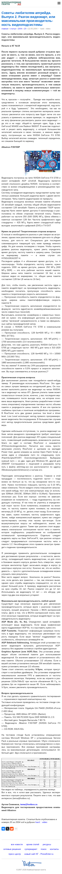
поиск (43, 849)
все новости (17, 844)
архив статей (32, 844)
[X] (7, 829)
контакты (54, 849)
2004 (20, 29)
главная (5, 29)
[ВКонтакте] (3, 829)
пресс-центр (15, 854)
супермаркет (31, 849)
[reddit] (12, 829)
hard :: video (41, 822)
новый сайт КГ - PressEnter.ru (38, 854)
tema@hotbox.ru (28, 804)
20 (25, 29)
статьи (13, 29)
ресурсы (47, 844)
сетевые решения (12, 849)
